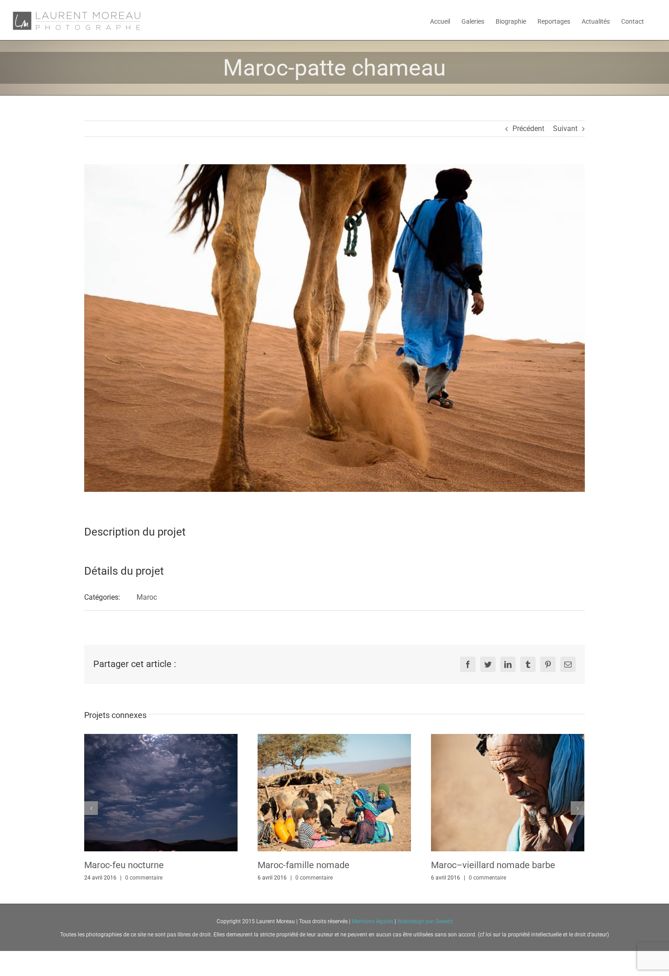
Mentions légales (373, 921)
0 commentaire (143, 878)
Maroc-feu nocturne (124, 865)
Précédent (528, 128)
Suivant (565, 128)
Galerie (160, 792)
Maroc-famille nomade (304, 865)
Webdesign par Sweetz (425, 921)
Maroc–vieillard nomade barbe (493, 865)
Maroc (147, 597)
